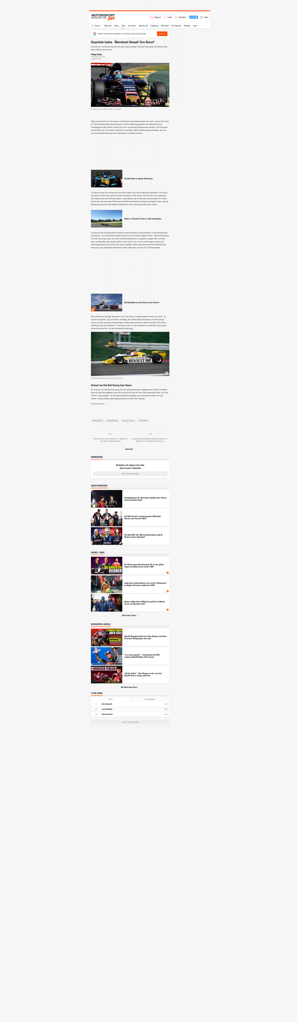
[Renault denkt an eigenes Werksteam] (130, 178)
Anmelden (182, 17)
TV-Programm (176, 25)
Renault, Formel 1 (128, 421)
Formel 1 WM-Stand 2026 (130, 722)
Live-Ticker (132, 25)
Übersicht (107, 25)
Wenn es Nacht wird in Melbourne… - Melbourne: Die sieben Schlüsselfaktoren (111, 440)
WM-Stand (165, 25)
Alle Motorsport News (129, 687)
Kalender (187, 25)
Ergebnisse (154, 25)
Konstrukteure (150, 699)
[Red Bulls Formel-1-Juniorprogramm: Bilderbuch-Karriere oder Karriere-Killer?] (130, 517)
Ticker (170, 17)
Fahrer (110, 699)
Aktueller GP (143, 25)
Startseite (129, 449)
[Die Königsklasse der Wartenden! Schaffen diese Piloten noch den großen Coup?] (130, 499)
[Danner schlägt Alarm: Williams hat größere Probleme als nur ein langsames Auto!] (130, 603)
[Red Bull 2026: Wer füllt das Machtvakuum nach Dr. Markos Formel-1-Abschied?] (130, 536)
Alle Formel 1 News (129, 615)
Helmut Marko (97, 421)
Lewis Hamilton (107, 709)
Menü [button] (206, 17)
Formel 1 (98, 25)
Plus (193, 17)
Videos (116, 25)
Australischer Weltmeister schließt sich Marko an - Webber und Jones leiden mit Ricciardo (150, 440)
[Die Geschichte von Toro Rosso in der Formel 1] (130, 302)
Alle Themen (143, 421)
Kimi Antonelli (107, 704)
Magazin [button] (158, 17)
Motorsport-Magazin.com (103, 17)
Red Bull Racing (112, 421)
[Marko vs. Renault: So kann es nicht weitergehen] (130, 218)
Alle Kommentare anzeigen (130, 474)
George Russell (107, 714)
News (123, 25)
